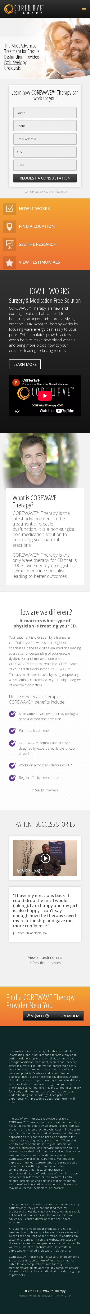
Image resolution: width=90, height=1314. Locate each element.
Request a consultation (45, 178)
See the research (38, 244)
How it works (34, 208)
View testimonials (39, 262)
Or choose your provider (47, 191)
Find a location (37, 226)
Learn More (25, 364)
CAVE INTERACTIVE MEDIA (58, 1295)
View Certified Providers (55, 1015)
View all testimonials (45, 957)
